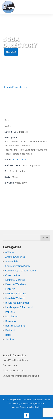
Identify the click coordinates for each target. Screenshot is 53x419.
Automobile (11, 261)
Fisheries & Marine (15, 293)
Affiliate (9, 252)
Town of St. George (13, 370)
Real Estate (11, 316)
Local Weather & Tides (15, 360)
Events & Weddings (15, 284)
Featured (10, 289)
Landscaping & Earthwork (19, 307)
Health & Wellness (15, 298)
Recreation (11, 321)
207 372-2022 (19, 159)
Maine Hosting (35, 407)
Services (9, 339)
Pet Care (10, 311)
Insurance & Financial (17, 302)
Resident (10, 330)
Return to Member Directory (16, 87)
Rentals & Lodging (15, 325)
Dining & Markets (15, 279)
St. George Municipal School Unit (21, 375)
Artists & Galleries (15, 256)
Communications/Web (17, 266)
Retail (8, 334)
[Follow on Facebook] (26, 415)
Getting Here (10, 365)
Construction (12, 275)
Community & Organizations (21, 270)
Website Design (18, 407)
